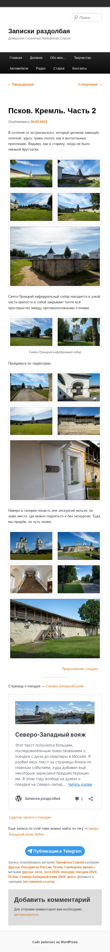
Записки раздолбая (39, 30)
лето (38, 871)
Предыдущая (21, 84)
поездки (67, 871)
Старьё (59, 68)
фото (71, 876)
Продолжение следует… (82, 668)
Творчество (82, 57)
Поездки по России (36, 867)
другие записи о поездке (29, 817)
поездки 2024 (86, 871)
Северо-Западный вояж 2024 (42, 876)
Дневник (36, 57)
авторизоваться (26, 914)
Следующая (90, 84)
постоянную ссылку (39, 881)
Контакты (79, 68)
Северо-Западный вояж (65, 685)
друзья (27, 871)
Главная (16, 57)
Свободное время (78, 867)
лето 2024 (52, 871)
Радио (41, 68)
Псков (58, 867)
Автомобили (19, 68)
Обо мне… (58, 57)
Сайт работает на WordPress (55, 941)
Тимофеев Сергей (69, 862)
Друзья (14, 867)
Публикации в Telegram (57, 851)
